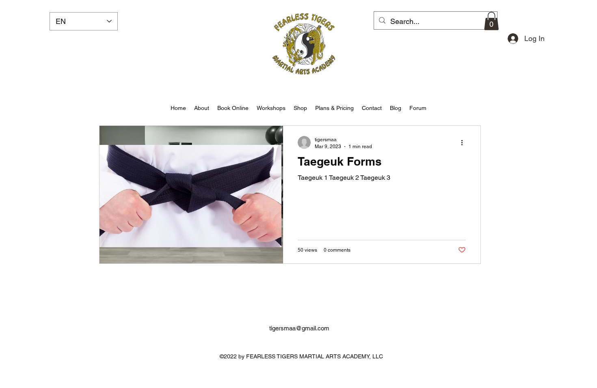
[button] (491, 21)
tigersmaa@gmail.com (299, 328)
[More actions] (464, 142)
